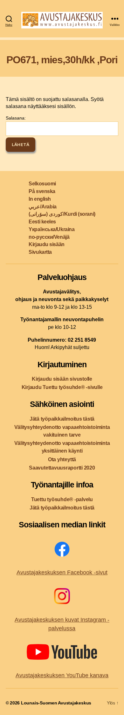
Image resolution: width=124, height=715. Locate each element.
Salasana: (16, 117)
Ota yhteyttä (62, 459)
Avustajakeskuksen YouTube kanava (62, 675)
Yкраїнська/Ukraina (51, 229)
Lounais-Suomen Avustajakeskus (56, 702)
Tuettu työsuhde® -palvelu (62, 499)
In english (40, 199)
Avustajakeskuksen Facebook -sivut (62, 572)
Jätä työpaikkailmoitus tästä (62, 419)
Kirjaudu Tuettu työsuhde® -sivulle (62, 387)
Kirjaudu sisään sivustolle (62, 379)
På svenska (42, 191)
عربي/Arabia (42, 206)
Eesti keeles (42, 221)
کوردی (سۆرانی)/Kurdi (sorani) (62, 214)
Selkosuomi (42, 183)
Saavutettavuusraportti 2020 (62, 467)
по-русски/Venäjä (49, 237)
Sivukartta (40, 252)
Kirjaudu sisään (46, 244)
